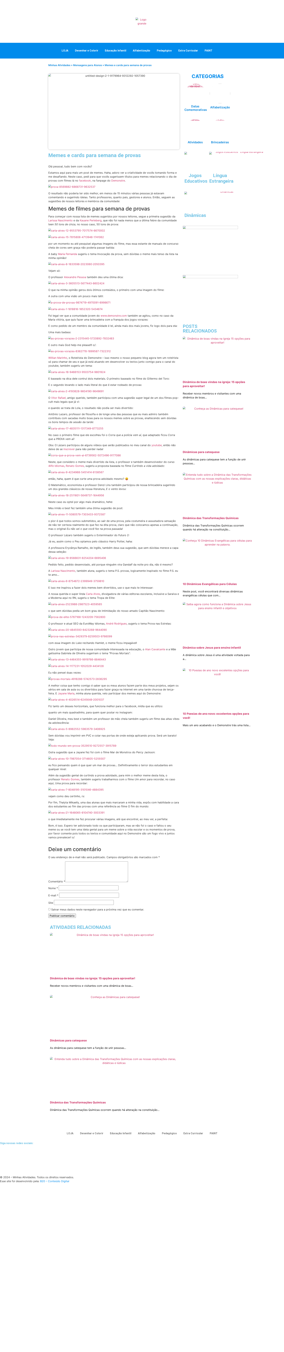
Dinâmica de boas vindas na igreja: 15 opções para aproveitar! (92, 978)
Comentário (56, 881)
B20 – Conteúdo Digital (54, 1181)
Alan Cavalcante (155, 649)
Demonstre (118, 180)
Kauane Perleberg (91, 220)
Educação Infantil (115, 50)
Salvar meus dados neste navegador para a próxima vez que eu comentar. (97, 909)
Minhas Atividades (59, 65)
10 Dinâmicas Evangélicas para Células (210, 584)
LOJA (65, 50)
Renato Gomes (75, 465)
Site (50, 902)
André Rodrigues (116, 623)
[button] (222, 50)
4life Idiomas (56, 465)
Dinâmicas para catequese (68, 1040)
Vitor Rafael (58, 397)
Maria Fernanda (67, 254)
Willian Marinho (57, 357)
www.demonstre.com (114, 315)
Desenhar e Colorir (86, 50)
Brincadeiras (220, 142)
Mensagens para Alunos (87, 65)
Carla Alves (93, 593)
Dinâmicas (195, 215)
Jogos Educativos (195, 178)
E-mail (53, 895)
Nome (53, 888)
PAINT (208, 50)
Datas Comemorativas (195, 108)
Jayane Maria (66, 693)
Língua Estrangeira (221, 178)
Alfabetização (141, 50)
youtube (157, 445)
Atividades (195, 142)
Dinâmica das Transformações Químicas (78, 1102)
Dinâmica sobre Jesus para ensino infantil (212, 647)
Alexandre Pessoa (75, 277)
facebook (85, 180)
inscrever (69, 449)
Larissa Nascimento (60, 220)
